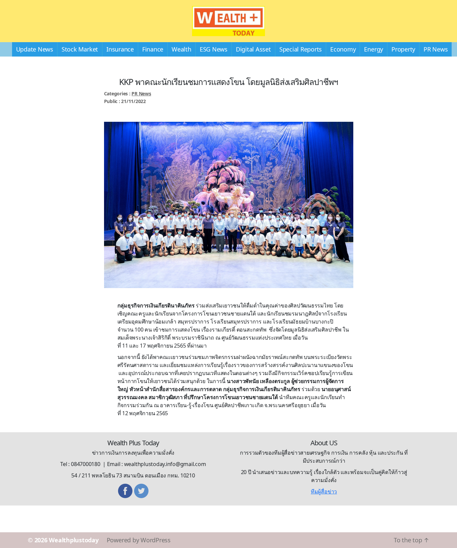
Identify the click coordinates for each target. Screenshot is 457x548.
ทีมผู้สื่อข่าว (324, 491)
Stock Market (80, 49)
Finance (152, 49)
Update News (34, 49)
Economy (343, 49)
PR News (436, 49)
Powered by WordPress (139, 540)
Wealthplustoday (73, 540)
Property (403, 49)
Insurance (120, 49)
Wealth (181, 49)
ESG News (213, 49)
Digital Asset (253, 49)
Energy (373, 49)
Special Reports (300, 49)
